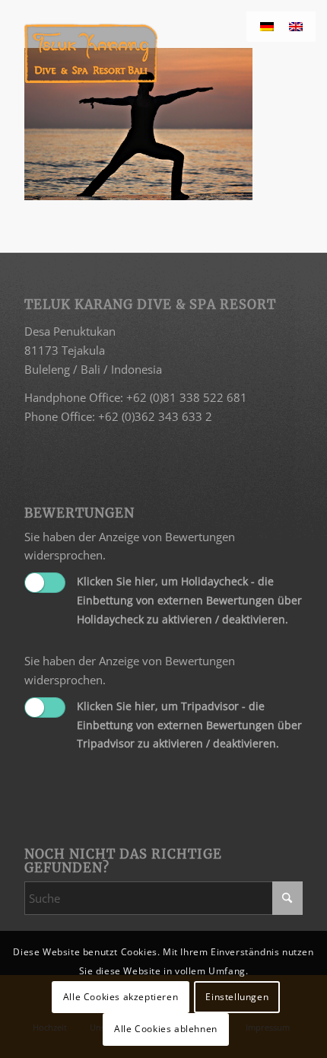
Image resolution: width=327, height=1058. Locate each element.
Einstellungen (236, 996)
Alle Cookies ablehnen (165, 1028)
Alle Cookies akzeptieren (120, 996)
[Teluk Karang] (135, 53)
